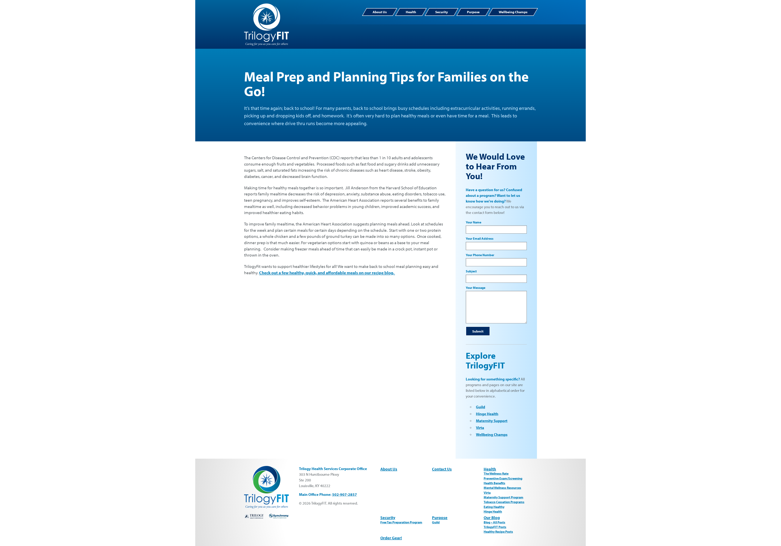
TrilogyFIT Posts (495, 527)
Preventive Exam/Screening (503, 478)
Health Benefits (494, 483)
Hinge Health (487, 413)
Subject (471, 271)
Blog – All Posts (494, 522)
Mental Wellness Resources (502, 488)
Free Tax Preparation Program (401, 522)
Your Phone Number (480, 255)
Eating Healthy (494, 507)
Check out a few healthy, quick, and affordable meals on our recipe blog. (327, 272)
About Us (380, 12)
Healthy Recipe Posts (498, 532)
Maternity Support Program (503, 497)
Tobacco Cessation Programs (504, 502)
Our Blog (492, 517)
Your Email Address (479, 238)
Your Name (473, 222)
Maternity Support (491, 420)
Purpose (473, 12)
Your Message (475, 288)
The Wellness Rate (496, 473)
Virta (480, 427)
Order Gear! (391, 537)
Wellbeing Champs (513, 12)
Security (441, 12)
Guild (480, 406)
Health (411, 12)
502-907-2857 (344, 494)
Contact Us (442, 468)
